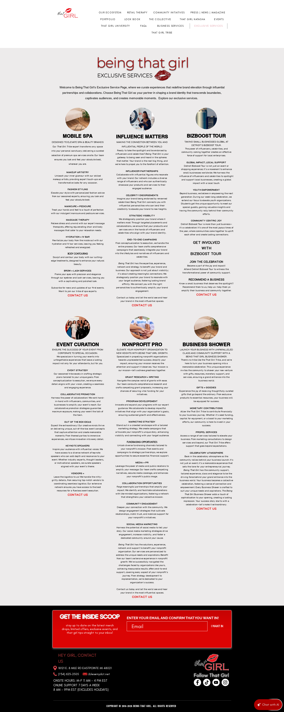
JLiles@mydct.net (99, 674)
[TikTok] (206, 682)
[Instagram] (225, 682)
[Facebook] (197, 682)
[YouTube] (216, 682)
